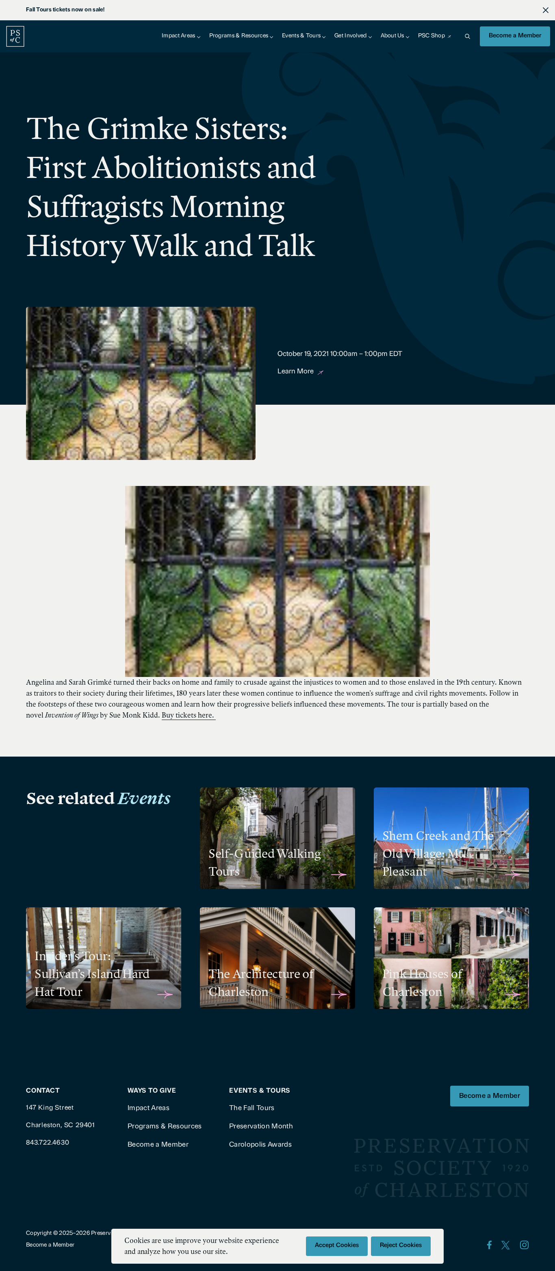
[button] (467, 36)
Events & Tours (301, 36)
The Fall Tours (252, 1108)
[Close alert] (545, 10)
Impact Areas (178, 36)
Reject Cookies (401, 1246)
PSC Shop (431, 36)
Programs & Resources (239, 36)
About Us (392, 36)
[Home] (15, 36)
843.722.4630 (47, 1143)
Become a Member (515, 36)
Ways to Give (152, 1091)
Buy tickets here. (189, 715)
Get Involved (350, 36)
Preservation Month (261, 1126)
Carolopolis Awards (260, 1144)
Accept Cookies (337, 1246)
